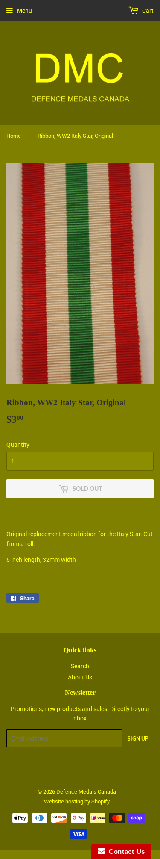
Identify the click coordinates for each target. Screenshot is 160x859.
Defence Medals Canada (86, 791)
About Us (80, 677)
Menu (24, 10)
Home (13, 136)
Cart (147, 10)
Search (80, 666)
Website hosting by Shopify (77, 801)
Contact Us (125, 851)
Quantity (17, 444)
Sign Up (138, 738)
